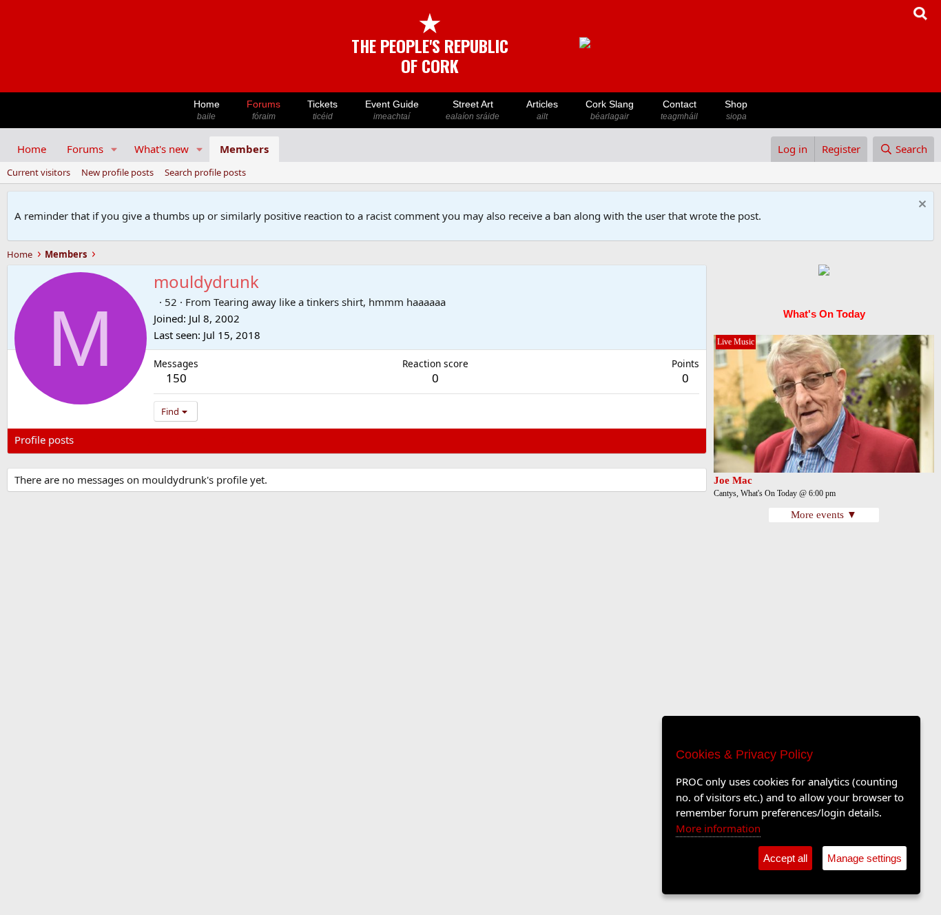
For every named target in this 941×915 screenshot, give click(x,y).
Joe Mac (733, 480)
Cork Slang (610, 110)
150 (176, 378)
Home (207, 110)
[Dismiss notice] (921, 205)
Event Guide (392, 110)
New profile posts (117, 172)
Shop (736, 110)
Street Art (472, 110)
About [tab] (234, 439)
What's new (161, 149)
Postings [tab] (186, 439)
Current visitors (38, 172)
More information (718, 828)
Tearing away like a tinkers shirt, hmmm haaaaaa (330, 302)
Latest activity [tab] (119, 439)
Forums (263, 110)
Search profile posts (205, 172)
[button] (114, 149)
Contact (679, 110)
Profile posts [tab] (44, 439)
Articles (542, 110)
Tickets (322, 110)
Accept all (785, 858)
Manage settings (864, 858)
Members (244, 149)
